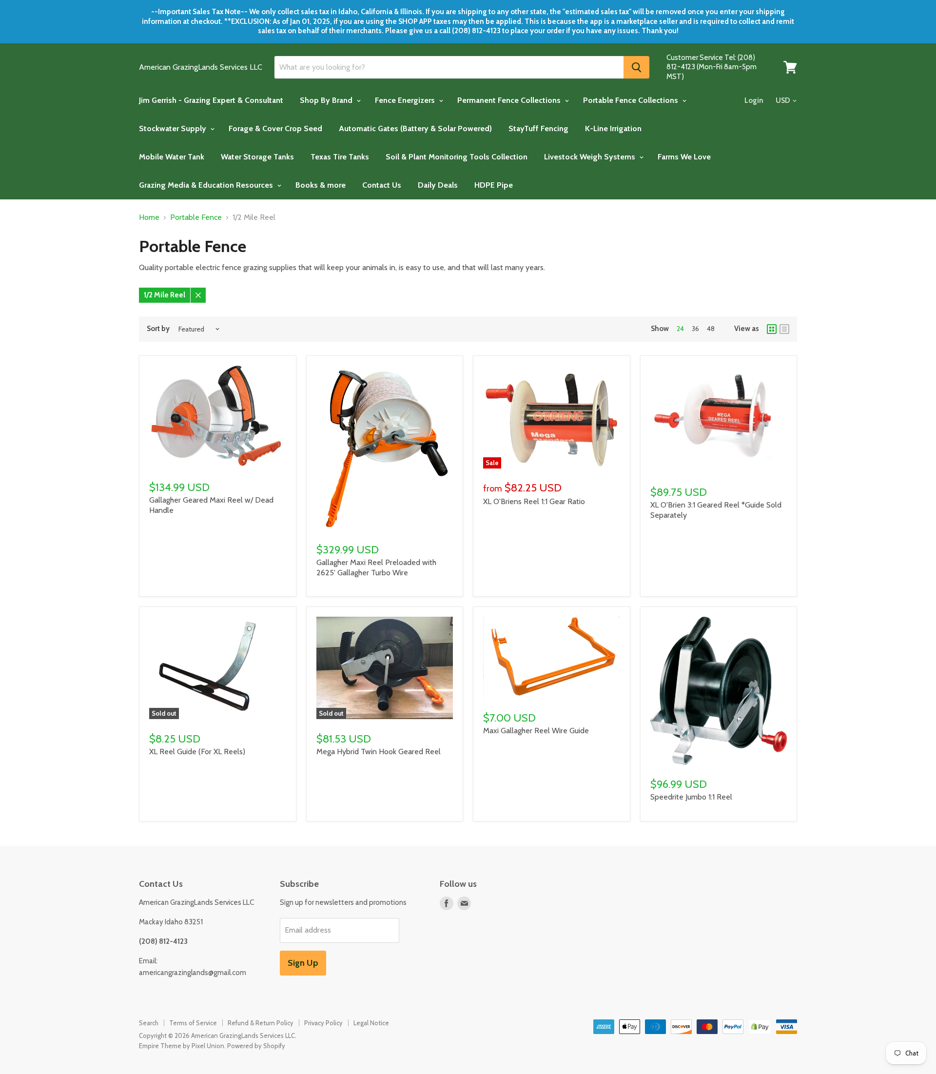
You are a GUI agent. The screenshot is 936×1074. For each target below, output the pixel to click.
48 (711, 328)
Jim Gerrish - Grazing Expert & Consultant (211, 100)
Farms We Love (684, 156)
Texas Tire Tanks (340, 156)
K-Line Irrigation (613, 128)
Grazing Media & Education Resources (207, 185)
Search (148, 1023)
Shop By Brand (327, 100)
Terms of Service (193, 1023)
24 (680, 328)
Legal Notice (371, 1023)
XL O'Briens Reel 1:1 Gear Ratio (534, 501)
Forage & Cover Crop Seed (275, 128)
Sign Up (303, 962)
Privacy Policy (323, 1023)
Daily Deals (438, 185)
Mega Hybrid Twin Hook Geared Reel (378, 751)
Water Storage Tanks (257, 156)
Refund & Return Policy (260, 1023)
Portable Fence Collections (631, 100)
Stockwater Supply (173, 128)
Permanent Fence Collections (510, 100)
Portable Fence (196, 217)
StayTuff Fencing (538, 128)
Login (753, 100)
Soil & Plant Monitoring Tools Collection (456, 156)
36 (695, 328)
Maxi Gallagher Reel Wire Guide (536, 730)
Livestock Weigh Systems (590, 156)
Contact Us (381, 185)
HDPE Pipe (493, 185)
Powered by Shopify (256, 1046)
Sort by (158, 329)
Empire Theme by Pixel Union (181, 1046)
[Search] (636, 67)
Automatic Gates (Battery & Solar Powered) (415, 128)
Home (149, 217)
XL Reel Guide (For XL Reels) (197, 751)
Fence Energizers (406, 100)
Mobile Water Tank (171, 156)
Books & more (320, 185)
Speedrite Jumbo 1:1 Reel (691, 796)
